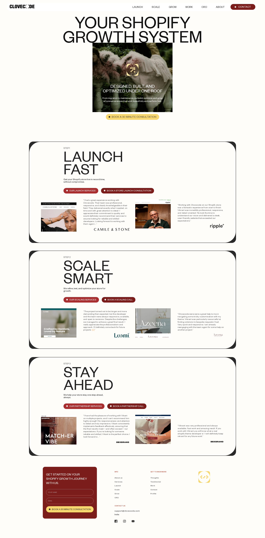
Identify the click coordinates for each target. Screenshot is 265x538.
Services (119, 482)
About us (119, 478)
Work (152, 486)
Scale (117, 490)
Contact (153, 490)
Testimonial (155, 482)
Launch (118, 486)
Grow (117, 494)
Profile (153, 494)
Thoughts (154, 478)
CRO (117, 498)
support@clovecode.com (127, 511)
